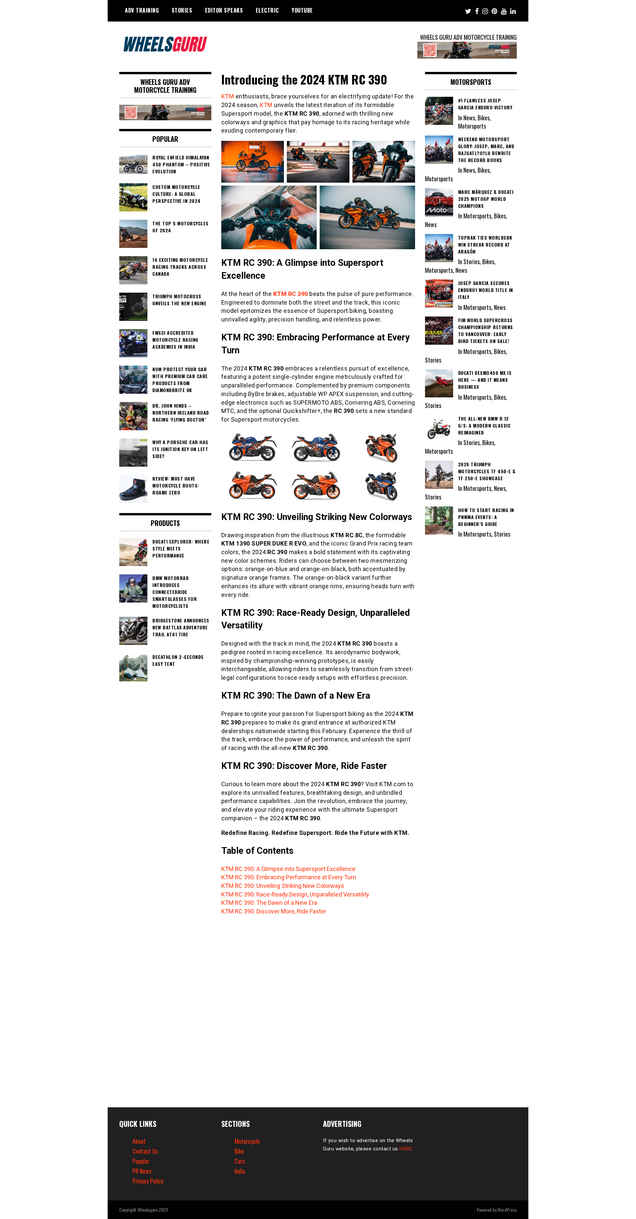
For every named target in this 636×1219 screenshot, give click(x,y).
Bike (239, 1151)
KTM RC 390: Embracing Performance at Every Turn (288, 877)
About (139, 1141)
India (240, 1171)
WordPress (507, 1209)
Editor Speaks (224, 10)
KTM (227, 96)
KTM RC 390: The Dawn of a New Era (269, 902)
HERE (405, 1149)
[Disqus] (318, 1007)
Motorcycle (247, 1141)
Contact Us (145, 1151)
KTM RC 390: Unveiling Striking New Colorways (282, 885)
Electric (267, 10)
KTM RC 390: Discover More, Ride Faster (273, 911)
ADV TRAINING (142, 10)
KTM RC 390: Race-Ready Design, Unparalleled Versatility (295, 894)
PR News (141, 1171)
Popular (140, 1161)
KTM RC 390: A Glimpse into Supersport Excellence (288, 868)
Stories (182, 10)
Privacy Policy (147, 1181)
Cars (240, 1161)
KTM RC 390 (290, 293)
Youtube (302, 10)
